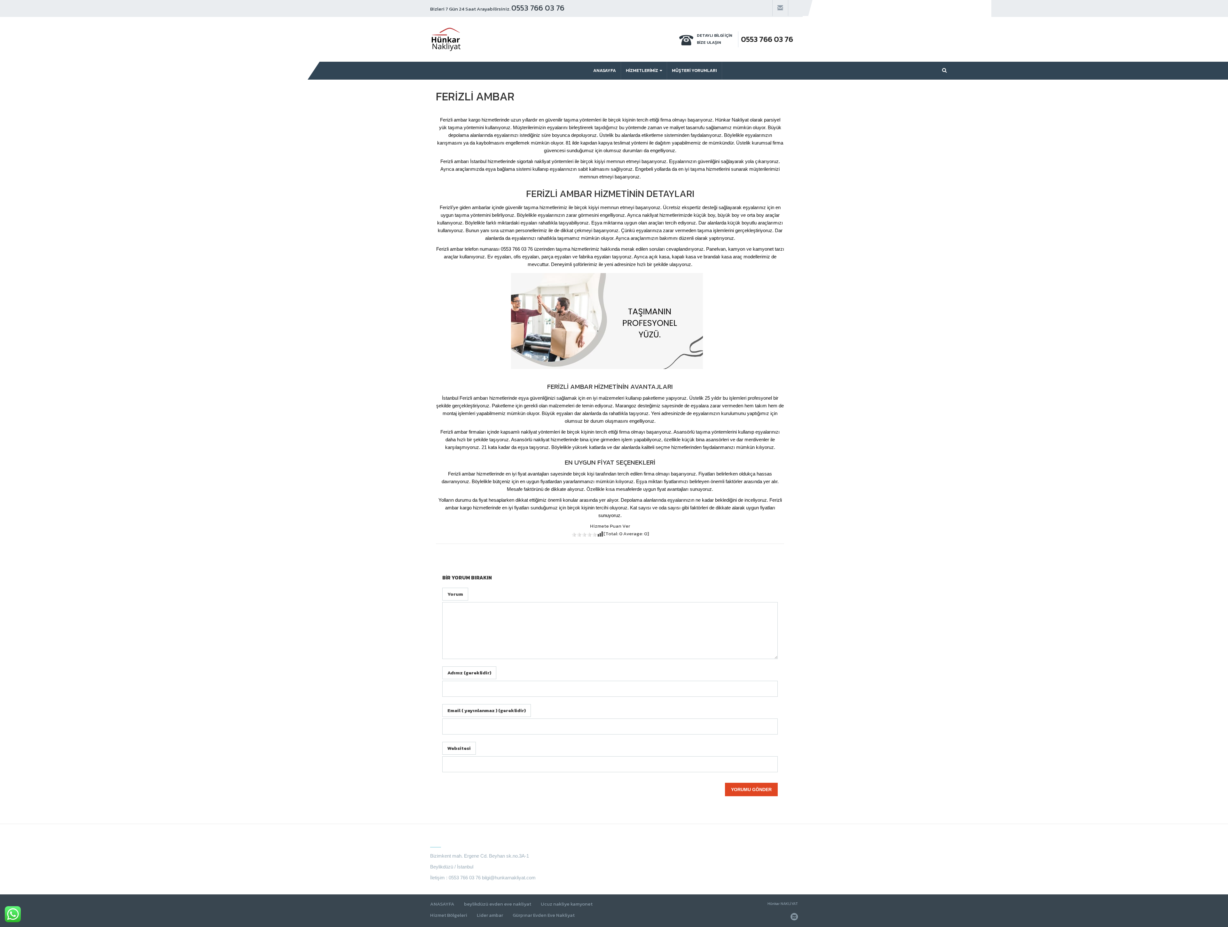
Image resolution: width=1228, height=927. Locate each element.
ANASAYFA (442, 904)
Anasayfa (604, 70)
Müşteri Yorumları (694, 70)
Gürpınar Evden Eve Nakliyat (544, 915)
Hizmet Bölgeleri (448, 915)
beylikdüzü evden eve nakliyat (497, 904)
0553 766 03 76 (537, 7)
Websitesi (459, 748)
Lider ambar (490, 915)
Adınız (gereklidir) (469, 672)
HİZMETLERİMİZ (642, 70)
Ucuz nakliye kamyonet (567, 904)
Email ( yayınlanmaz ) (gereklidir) (486, 710)
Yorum (455, 594)
